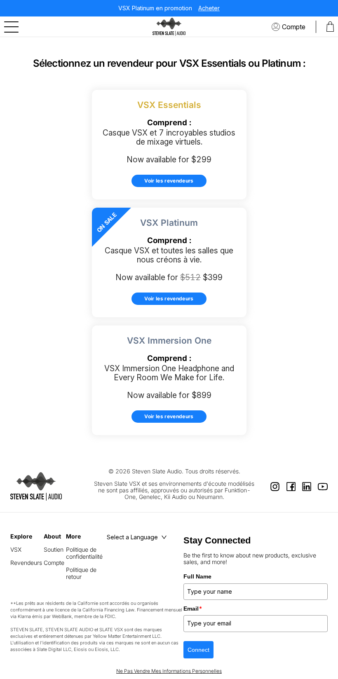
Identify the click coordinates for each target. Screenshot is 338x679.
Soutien (53, 549)
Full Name (197, 576)
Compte (293, 27)
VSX (15, 549)
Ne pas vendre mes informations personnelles (169, 671)
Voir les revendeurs (169, 181)
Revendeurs (26, 562)
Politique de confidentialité (84, 553)
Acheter (209, 8)
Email (192, 608)
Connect (198, 649)
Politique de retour (81, 573)
